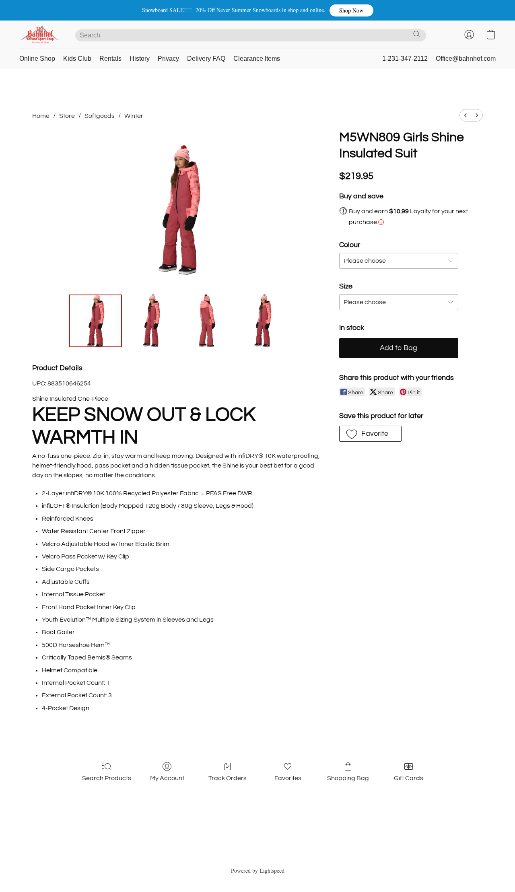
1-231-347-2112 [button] (405, 58)
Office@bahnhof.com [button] (466, 58)
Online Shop (37, 58)
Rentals (110, 58)
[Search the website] (417, 34)
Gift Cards (408, 778)
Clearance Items (256, 58)
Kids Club (77, 58)
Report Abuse (257, 856)
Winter (133, 116)
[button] (351, 10)
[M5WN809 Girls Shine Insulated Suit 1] (151, 321)
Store (67, 116)
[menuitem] (465, 115)
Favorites (287, 778)
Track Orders (227, 778)
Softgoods (99, 116)
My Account (167, 778)
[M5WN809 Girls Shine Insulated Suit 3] (263, 321)
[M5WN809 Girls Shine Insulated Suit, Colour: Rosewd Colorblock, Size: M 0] (95, 321)
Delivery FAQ (206, 58)
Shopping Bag (348, 778)
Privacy (168, 58)
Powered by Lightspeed (257, 870)
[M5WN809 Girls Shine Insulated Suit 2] (207, 321)
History (140, 58)
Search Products (106, 778)
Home (40, 116)
